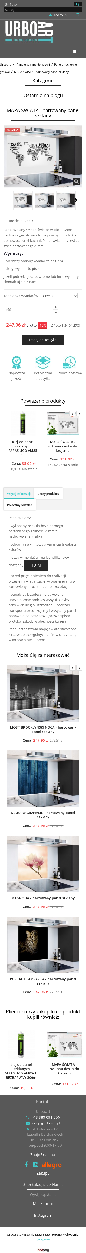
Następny (76, 200)
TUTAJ (36, 565)
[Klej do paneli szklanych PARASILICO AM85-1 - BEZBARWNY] (23, 423)
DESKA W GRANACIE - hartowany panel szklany (43, 815)
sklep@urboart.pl (46, 1123)
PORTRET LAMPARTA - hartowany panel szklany (43, 981)
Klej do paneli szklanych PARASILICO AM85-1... (23, 448)
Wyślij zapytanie (43, 1194)
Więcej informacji (19, 494)
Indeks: (15, 220)
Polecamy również (19, 505)
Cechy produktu (48, 494)
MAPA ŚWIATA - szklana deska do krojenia (62, 446)
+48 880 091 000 (45, 1117)
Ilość (7, 309)
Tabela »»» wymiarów (21, 295)
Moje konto (43, 1203)
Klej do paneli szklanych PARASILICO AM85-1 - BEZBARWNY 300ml (21, 1071)
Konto (58, 15)
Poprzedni (9, 200)
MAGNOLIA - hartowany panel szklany (43, 898)
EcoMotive (43, 1240)
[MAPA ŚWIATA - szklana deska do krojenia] (63, 423)
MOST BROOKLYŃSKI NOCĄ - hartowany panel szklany (43, 729)
